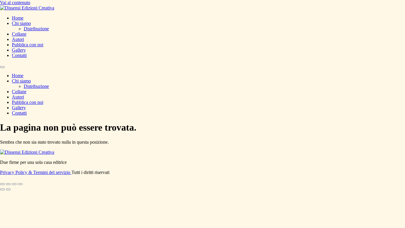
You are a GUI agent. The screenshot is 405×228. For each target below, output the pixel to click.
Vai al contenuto (15, 2)
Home (17, 17)
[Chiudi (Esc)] (20, 184)
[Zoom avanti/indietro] (2, 184)
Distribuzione (36, 28)
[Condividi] (14, 184)
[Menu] (2, 67)
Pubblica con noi (27, 44)
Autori (18, 39)
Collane (19, 34)
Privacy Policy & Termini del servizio (35, 172)
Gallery (19, 50)
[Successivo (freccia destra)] (8, 189)
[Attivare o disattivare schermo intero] (8, 184)
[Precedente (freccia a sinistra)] (2, 189)
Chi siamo (21, 23)
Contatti (19, 55)
